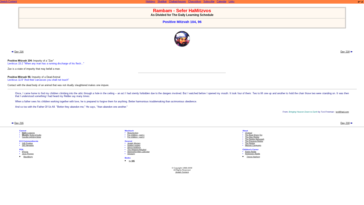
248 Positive (27, 143)
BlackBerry (28, 157)
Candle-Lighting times (31, 137)
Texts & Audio (31, 135)
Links (232, 1)
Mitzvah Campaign (253, 145)
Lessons (28, 133)
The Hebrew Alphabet (136, 149)
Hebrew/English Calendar (138, 152)
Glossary (131, 154)
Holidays (150, 1)
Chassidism (194, 1)
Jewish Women (133, 143)
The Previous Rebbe (254, 141)
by (132, 161)
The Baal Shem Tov (253, 135)
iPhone (25, 152)
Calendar (221, 1)
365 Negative (28, 145)
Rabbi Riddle (250, 152)
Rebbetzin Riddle (252, 154)
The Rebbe (250, 143)
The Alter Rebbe (252, 137)
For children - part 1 (135, 135)
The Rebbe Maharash (254, 139)
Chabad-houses (177, 1)
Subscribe (208, 1)
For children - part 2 (135, 137)
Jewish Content (8, 1)
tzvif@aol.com (342, 112)
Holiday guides (133, 145)
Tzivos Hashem (253, 157)
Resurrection (132, 133)
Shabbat (162, 1)
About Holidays (134, 147)
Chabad (248, 133)
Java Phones (28, 154)
